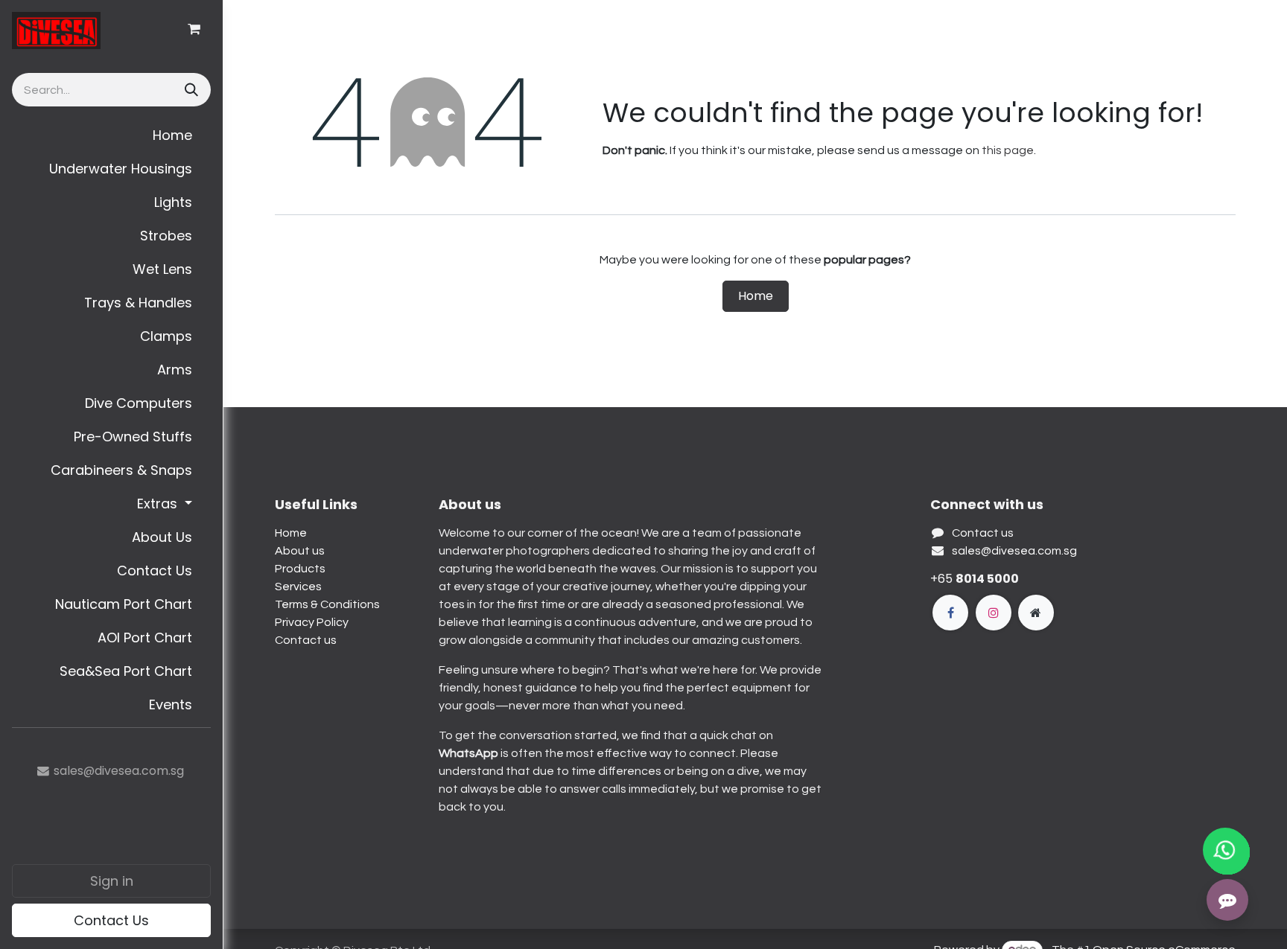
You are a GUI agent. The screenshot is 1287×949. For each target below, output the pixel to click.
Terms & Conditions (327, 604)
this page (1008, 150)
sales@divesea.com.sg (1014, 551)
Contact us (306, 640)
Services (298, 586)
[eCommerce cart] (194, 29)
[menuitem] (111, 135)
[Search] (190, 89)
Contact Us (111, 920)
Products (300, 569)
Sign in (111, 881)
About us (300, 551)
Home (755, 295)
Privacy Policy (312, 622)
